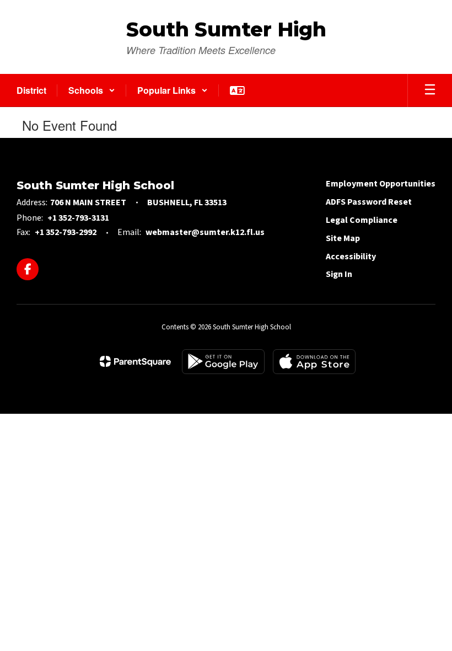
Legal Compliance (361, 220)
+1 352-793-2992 (65, 232)
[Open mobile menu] (430, 90)
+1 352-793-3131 (78, 218)
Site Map (343, 238)
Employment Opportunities (380, 184)
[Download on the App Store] (314, 361)
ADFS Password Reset (369, 202)
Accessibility (351, 256)
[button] (91, 90)
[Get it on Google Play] (223, 361)
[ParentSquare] (135, 361)
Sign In (339, 274)
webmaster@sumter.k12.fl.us (205, 232)
